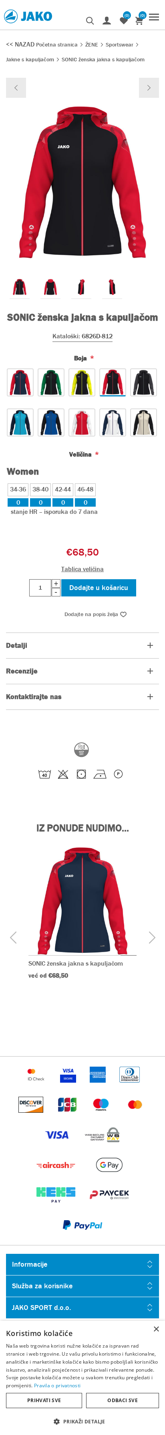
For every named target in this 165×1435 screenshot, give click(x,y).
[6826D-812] (112, 382)
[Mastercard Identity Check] (36, 1086)
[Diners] (129, 1086)
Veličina (81, 454)
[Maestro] (101, 1116)
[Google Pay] (109, 1176)
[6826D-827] (51, 382)
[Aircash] (56, 1176)
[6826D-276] (20, 422)
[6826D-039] (112, 422)
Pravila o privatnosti (57, 1385)
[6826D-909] (20, 382)
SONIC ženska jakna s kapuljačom (75, 963)
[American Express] (98, 1086)
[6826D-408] (51, 422)
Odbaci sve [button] (122, 1400)
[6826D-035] (143, 422)
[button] (82, 1421)
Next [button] (152, 938)
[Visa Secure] (69, 1086)
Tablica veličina (82, 569)
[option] (19, 287)
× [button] (156, 1329)
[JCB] (68, 1116)
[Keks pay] (56, 1207)
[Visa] (57, 1146)
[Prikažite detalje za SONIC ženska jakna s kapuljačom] (82, 901)
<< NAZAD (21, 44)
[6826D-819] (81, 382)
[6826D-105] (81, 422)
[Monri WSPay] (102, 1146)
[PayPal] (82, 1237)
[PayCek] (109, 1207)
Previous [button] (13, 938)
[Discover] (31, 1116)
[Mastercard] (135, 1116)
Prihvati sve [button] (44, 1400)
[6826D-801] (143, 382)
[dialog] (82, 1378)
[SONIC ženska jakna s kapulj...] (16, 88)
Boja (81, 358)
